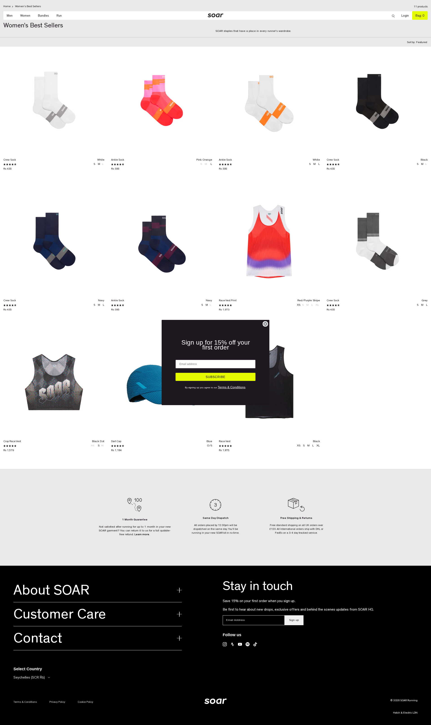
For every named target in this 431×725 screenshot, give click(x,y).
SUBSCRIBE (215, 377)
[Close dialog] (265, 324)
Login (406, 15)
